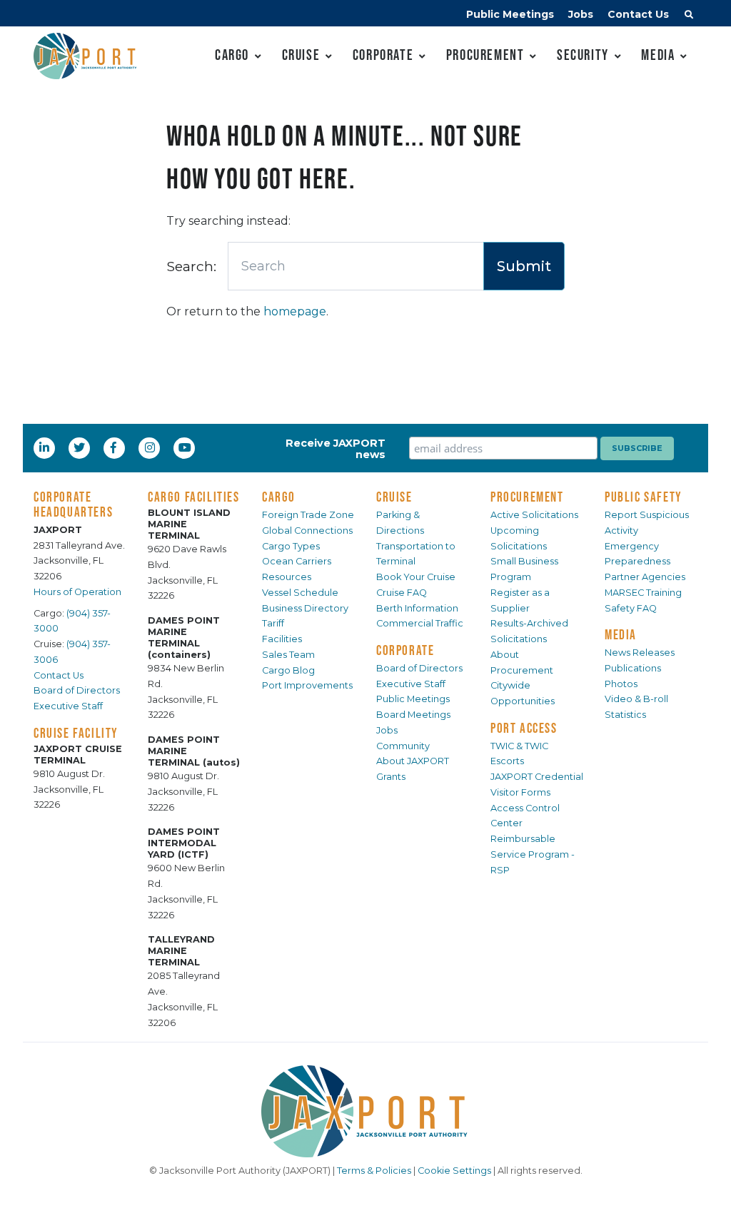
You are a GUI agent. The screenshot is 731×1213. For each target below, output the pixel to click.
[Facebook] (113, 447)
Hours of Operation (77, 592)
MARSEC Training (643, 592)
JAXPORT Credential (536, 776)
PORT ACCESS (524, 728)
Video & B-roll (636, 699)
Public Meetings (510, 14)
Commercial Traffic (419, 623)
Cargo (232, 54)
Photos (621, 684)
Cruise (301, 54)
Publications (633, 668)
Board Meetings (413, 714)
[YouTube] (186, 447)
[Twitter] (81, 447)
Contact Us (638, 14)
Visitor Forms (520, 792)
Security (583, 54)
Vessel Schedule (300, 592)
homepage (294, 311)
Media (658, 54)
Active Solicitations (534, 514)
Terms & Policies (374, 1170)
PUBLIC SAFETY (643, 496)
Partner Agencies (645, 577)
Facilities (282, 639)
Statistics (625, 714)
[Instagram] (151, 447)
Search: (191, 266)
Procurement (485, 54)
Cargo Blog (288, 670)
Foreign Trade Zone (308, 514)
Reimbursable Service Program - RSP (532, 854)
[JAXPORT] (365, 1111)
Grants (390, 776)
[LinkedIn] (45, 447)
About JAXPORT (412, 761)
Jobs (580, 14)
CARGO (279, 496)
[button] (688, 16)
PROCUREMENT (527, 496)
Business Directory (305, 608)
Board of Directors (77, 690)
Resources (286, 577)
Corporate (383, 54)
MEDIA (621, 634)
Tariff (273, 623)
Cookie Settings (454, 1170)
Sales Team (288, 654)
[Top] (706, 1188)
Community (403, 746)
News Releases (640, 652)
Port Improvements (307, 685)
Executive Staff (68, 706)
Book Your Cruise (415, 577)
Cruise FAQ (401, 592)
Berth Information (417, 608)
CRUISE (394, 496)
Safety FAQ (631, 608)
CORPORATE (405, 650)
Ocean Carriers (296, 561)
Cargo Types (291, 546)
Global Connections (307, 530)
